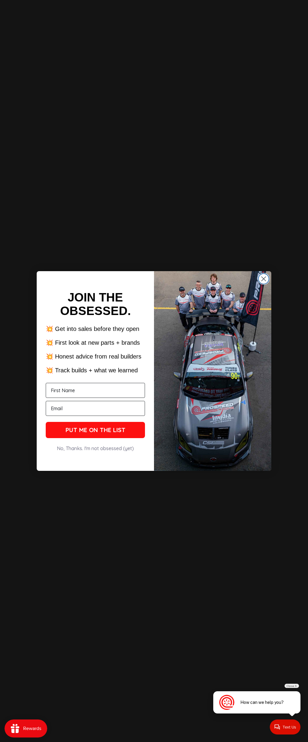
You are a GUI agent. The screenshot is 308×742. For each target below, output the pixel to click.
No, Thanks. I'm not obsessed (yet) (95, 448)
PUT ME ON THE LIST (95, 430)
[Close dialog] (263, 279)
